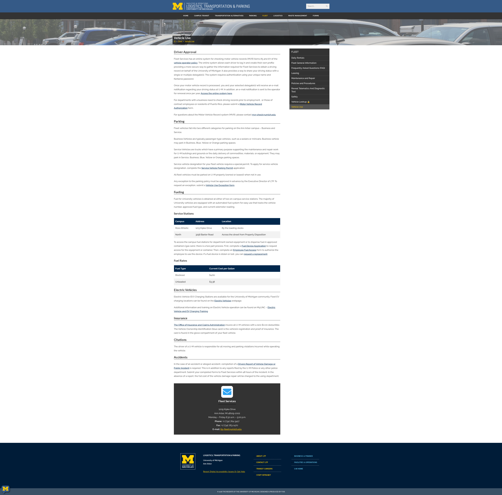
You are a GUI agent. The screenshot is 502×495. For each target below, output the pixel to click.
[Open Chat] (5, 490)
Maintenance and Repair (303, 78)
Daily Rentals (297, 58)
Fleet (295, 51)
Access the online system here (216, 93)
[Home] (175, 41)
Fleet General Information (303, 63)
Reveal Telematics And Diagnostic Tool (308, 90)
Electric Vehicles (222, 300)
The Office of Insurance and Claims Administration (199, 325)
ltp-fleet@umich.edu (231, 429)
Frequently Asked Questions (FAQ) (308, 68)
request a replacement (255, 254)
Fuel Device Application (254, 246)
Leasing (295, 73)
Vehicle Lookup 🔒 (300, 102)
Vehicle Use (189, 41)
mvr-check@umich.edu (264, 114)
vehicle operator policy (186, 62)
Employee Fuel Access (244, 250)
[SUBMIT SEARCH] (326, 6)
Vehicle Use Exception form (220, 185)
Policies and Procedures (303, 83)
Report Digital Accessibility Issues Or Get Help (224, 472)
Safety (294, 96)
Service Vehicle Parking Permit (217, 168)
